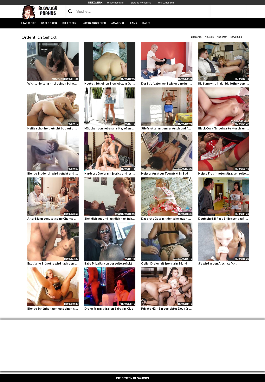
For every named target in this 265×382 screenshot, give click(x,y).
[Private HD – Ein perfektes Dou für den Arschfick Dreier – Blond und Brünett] (166, 286)
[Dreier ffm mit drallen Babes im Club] (110, 286)
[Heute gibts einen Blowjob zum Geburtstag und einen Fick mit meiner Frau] (110, 61)
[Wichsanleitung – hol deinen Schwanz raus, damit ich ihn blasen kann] (53, 61)
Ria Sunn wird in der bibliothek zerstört (224, 83)
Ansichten (222, 36)
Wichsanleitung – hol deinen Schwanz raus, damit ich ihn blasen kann (73, 83)
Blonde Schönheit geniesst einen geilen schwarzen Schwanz (68, 308)
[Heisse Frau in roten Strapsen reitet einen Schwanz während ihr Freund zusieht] (223, 151)
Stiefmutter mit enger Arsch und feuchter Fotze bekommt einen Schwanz (191, 128)
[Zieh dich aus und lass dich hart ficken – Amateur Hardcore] (110, 196)
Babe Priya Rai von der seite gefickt (108, 263)
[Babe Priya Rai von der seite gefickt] (110, 242)
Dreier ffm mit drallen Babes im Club (108, 308)
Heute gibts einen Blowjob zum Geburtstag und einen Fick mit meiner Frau (135, 83)
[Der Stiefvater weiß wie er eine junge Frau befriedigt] (166, 61)
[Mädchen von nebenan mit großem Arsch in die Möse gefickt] (110, 106)
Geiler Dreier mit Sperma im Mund (164, 263)
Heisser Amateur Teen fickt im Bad (164, 173)
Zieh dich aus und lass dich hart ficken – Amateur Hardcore (124, 218)
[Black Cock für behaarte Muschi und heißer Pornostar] (223, 106)
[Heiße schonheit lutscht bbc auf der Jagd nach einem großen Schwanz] (53, 106)
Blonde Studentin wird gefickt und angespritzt (59, 173)
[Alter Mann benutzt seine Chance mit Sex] (53, 196)
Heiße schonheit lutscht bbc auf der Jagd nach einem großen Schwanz (74, 128)
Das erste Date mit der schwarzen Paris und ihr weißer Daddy (182, 218)
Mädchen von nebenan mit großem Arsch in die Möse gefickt (125, 128)
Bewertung (236, 36)
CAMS (133, 23)
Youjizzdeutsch (166, 2)
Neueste (209, 36)
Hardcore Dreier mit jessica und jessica (110, 173)
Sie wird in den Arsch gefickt (217, 263)
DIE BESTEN (69, 23)
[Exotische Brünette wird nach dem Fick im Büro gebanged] (53, 242)
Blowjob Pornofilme (141, 2)
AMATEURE (118, 23)
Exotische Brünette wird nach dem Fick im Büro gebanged (66, 263)
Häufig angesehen (94, 23)
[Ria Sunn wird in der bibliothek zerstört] (223, 61)
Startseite (28, 23)
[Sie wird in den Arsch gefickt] (223, 242)
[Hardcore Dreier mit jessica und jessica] (110, 151)
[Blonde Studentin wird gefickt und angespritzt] (53, 151)
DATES (146, 23)
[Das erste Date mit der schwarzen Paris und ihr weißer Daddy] (166, 196)
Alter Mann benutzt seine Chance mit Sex (55, 218)
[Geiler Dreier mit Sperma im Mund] (166, 242)
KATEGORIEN (49, 23)
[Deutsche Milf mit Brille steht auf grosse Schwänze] (223, 196)
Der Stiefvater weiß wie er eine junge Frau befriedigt (177, 83)
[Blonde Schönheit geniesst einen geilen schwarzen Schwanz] (53, 286)
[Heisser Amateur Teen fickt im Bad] (166, 151)
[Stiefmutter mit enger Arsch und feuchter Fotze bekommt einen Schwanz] (166, 106)
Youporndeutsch (115, 2)
